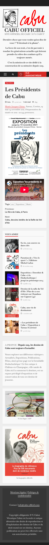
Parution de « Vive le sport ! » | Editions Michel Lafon (12, 262)
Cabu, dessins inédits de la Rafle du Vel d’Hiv (23, 220)
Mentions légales (18, 492)
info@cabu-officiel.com (29, 505)
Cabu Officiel (24, 30)
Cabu (9, 102)
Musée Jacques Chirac (15, 106)
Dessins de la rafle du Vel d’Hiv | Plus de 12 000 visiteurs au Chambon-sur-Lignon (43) (12, 294)
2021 (12, 204)
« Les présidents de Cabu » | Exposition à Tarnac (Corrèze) (12, 327)
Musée (28, 204)
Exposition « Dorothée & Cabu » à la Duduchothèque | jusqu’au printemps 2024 (12, 278)
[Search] (13, 74)
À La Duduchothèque (33, 74)
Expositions (9, 83)
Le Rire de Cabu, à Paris (16, 210)
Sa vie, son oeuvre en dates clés (12, 246)
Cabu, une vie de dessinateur (12, 310)
